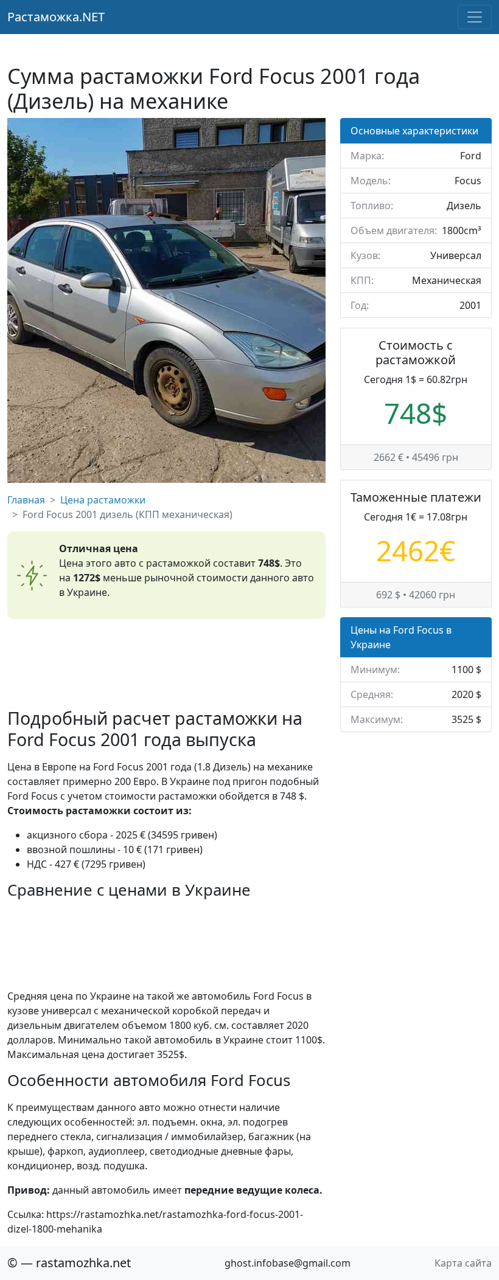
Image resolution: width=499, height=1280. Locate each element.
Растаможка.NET (56, 17)
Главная (26, 500)
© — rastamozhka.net (69, 1262)
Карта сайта (463, 1263)
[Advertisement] (166, 663)
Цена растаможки (102, 500)
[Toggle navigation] (475, 17)
